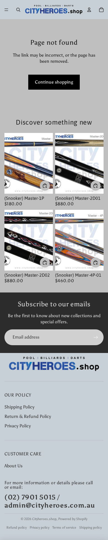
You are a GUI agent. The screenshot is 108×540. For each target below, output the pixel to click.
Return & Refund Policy (27, 416)
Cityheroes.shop (44, 519)
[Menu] (6, 9)
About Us (13, 465)
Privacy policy (39, 527)
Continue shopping (54, 82)
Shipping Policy (19, 407)
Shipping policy (90, 527)
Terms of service (64, 527)
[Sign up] (96, 337)
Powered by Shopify (72, 519)
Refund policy (16, 527)
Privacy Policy (17, 425)
